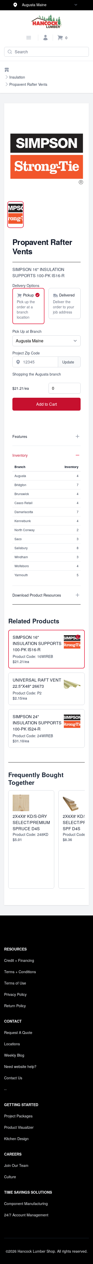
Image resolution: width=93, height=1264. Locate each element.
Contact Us (13, 1077)
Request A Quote (18, 1032)
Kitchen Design (16, 1138)
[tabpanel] (46, 158)
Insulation (17, 77)
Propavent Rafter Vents (28, 84)
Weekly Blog (14, 1055)
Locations (12, 1043)
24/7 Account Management (26, 1214)
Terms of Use (15, 983)
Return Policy (15, 1005)
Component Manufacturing (26, 1203)
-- (5, 1089)
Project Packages (18, 1115)
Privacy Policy (15, 994)
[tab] (15, 214)
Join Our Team (16, 1165)
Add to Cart (46, 404)
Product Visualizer (19, 1127)
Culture (10, 1176)
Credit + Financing (19, 960)
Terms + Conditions (20, 971)
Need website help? (20, 1066)
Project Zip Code (26, 352)
